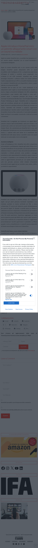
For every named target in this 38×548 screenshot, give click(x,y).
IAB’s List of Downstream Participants (21, 265)
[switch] (31, 274)
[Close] (34, 239)
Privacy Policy (29, 309)
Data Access (19, 309)
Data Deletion (9, 309)
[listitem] (19, 270)
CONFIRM (11, 303)
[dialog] (19, 274)
